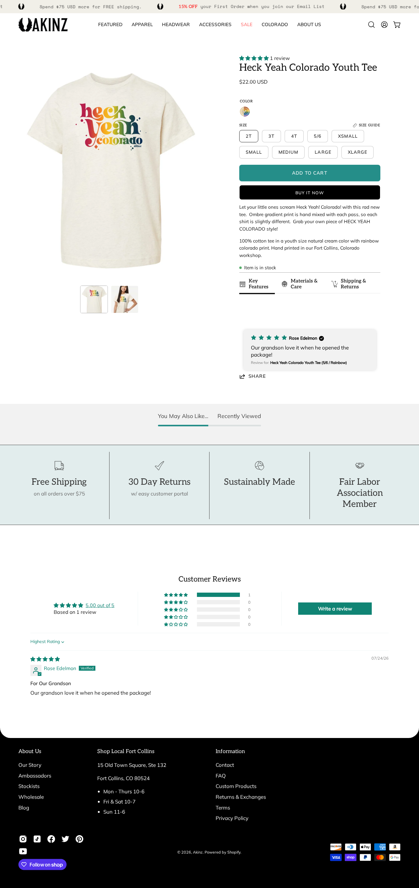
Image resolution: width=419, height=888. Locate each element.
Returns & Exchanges (241, 796)
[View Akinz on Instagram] (23, 839)
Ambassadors (34, 775)
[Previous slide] (245, 312)
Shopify (233, 852)
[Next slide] (372, 312)
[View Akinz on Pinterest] (79, 839)
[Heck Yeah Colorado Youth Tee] (94, 299)
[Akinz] (42, 25)
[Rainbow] (245, 111)
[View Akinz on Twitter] (65, 839)
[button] (275, 24)
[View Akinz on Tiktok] (37, 839)
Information (230, 751)
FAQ (221, 775)
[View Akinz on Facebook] (51, 839)
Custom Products (236, 786)
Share (257, 376)
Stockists (29, 786)
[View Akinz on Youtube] (23, 851)
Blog (23, 807)
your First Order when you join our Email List (252, 6)
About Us (29, 751)
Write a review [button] (335, 609)
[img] (45, 659)
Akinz (198, 852)
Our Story (29, 765)
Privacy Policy (232, 818)
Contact (225, 765)
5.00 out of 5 (100, 605)
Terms (223, 807)
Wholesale (31, 796)
